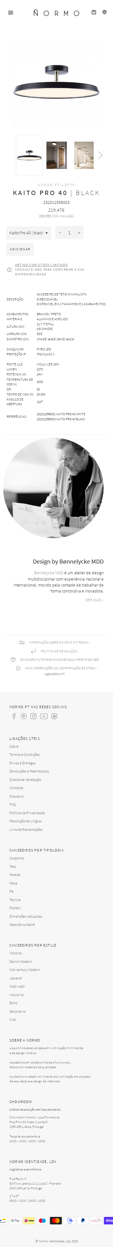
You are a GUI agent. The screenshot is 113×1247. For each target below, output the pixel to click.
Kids (12, 1019)
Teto (12, 866)
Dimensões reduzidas (25, 916)
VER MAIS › (94, 600)
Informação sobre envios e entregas (59, 642)
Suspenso (16, 858)
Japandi (15, 978)
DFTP (70, 185)
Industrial (16, 994)
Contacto (16, 787)
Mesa (13, 883)
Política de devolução (59, 651)
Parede (14, 874)
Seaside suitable (22, 924)
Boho (13, 1002)
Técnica (15, 899)
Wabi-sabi (17, 986)
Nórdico (15, 953)
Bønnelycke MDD (48, 573)
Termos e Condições (24, 754)
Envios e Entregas (22, 763)
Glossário (16, 796)
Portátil (15, 907)
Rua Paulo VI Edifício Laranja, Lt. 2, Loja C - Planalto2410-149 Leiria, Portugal (35, 1183)
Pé (11, 891)
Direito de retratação (25, 779)
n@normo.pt (54, 674)
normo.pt (49, 185)
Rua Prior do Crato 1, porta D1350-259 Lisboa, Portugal (28, 1124)
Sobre (14, 746)
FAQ (12, 804)
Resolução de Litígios (25, 821)
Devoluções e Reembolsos (29, 771)
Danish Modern (20, 961)
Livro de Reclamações (26, 829)
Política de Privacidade (27, 812)
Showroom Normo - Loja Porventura (34, 1117)
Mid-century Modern (24, 969)
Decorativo (17, 1011)
